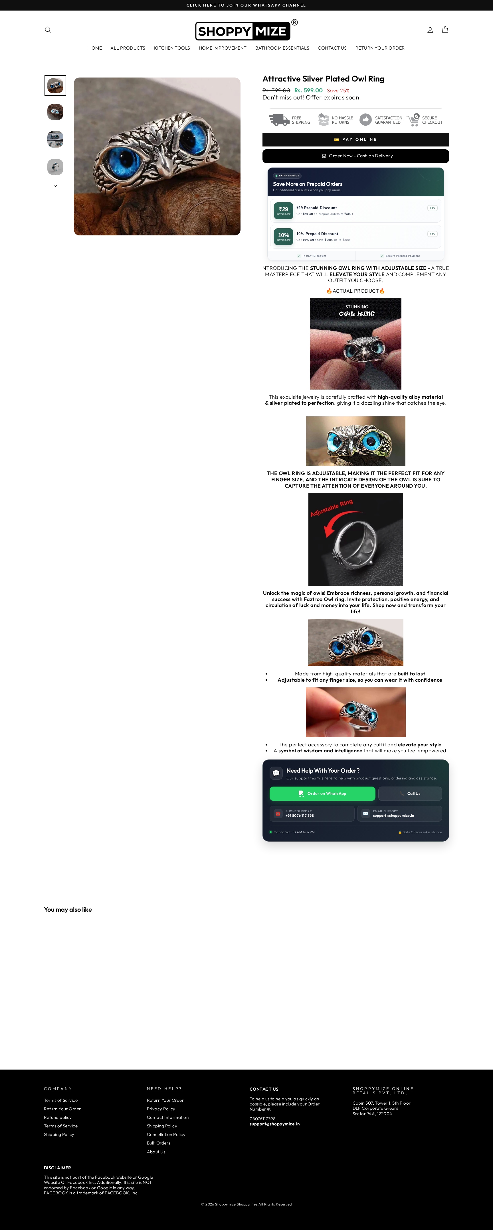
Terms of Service (61, 1100)
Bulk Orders (158, 1143)
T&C (432, 208)
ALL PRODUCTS (127, 48)
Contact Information (168, 1117)
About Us (156, 1151)
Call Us (410, 793)
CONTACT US (332, 48)
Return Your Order (62, 1108)
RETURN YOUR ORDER (380, 48)
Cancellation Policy (166, 1134)
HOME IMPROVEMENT (223, 48)
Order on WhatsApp (327, 793)
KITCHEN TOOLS (172, 48)
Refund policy (58, 1117)
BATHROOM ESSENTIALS (282, 48)
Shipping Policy (59, 1134)
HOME (95, 48)
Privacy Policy (161, 1108)
